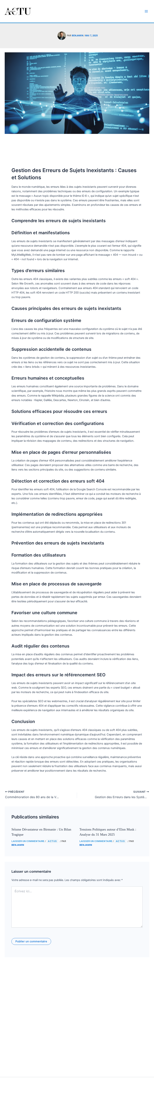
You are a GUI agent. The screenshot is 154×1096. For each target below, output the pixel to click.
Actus (52, 841)
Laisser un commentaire (27, 841)
